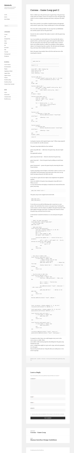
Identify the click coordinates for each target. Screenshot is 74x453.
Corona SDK (52, 358)
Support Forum (7, 75)
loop (64, 358)
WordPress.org (7, 99)
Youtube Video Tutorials (9, 84)
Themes (6, 77)
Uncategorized (7, 54)
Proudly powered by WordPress (37, 450)
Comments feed (7, 96)
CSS (5, 36)
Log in (5, 92)
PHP (5, 49)
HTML (5, 43)
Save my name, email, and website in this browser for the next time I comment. (48, 414)
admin (39, 358)
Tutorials (6, 51)
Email (32, 402)
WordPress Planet (8, 82)
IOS (5, 45)
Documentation (7, 66)
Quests (5, 17)
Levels (5, 14)
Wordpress (6, 56)
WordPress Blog (7, 79)
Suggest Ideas (7, 73)
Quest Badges (7, 19)
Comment (33, 378)
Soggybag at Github (8, 71)
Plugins (5, 69)
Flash (5, 41)
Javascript (6, 47)
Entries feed (6, 94)
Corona (5, 34)
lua (31, 360)
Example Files (7, 38)
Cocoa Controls (7, 64)
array (48, 358)
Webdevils (8, 5)
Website (32, 408)
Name (32, 396)
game (56, 358)
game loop (60, 358)
